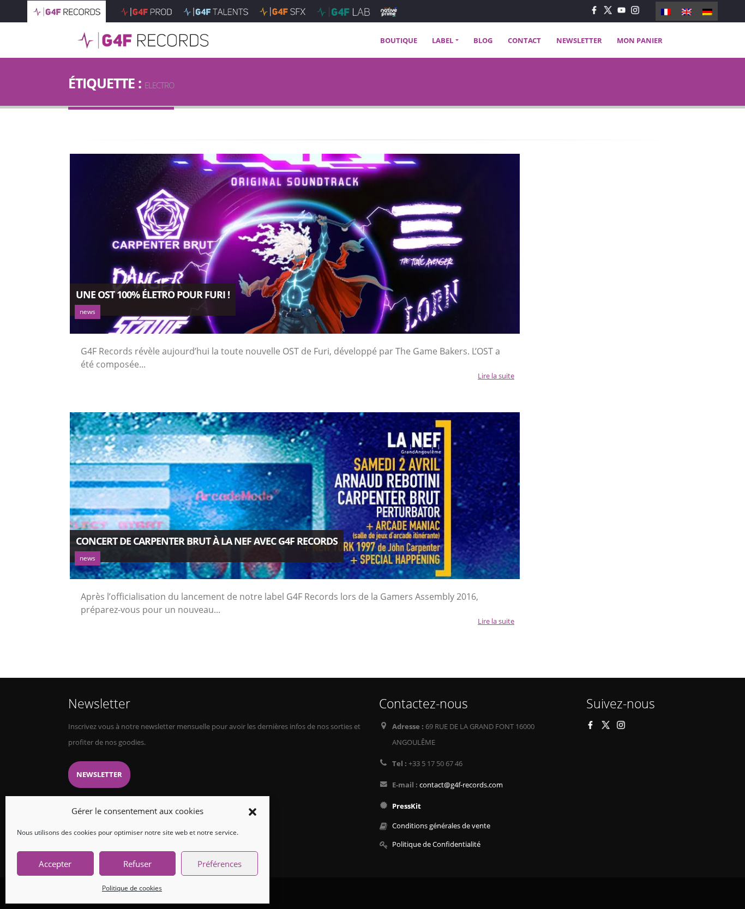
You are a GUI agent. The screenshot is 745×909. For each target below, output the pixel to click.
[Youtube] (621, 9)
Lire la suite (496, 376)
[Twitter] (608, 9)
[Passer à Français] (666, 11)
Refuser (137, 863)
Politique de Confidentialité (436, 844)
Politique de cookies (132, 888)
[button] (252, 810)
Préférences (219, 863)
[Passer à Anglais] (686, 11)
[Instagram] (635, 9)
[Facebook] (594, 9)
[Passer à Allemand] (707, 11)
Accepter (55, 863)
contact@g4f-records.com (461, 785)
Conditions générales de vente (441, 825)
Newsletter (99, 774)
